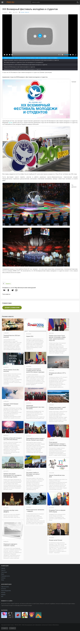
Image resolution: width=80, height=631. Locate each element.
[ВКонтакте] (4, 290)
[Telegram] (12, 290)
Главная (3, 568)
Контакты (3, 588)
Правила (3, 594)
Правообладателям (6, 590)
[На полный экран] (75, 54)
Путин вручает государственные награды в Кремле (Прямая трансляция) (57, 444)
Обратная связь (5, 586)
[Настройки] (73, 54)
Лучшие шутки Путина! (55, 540)
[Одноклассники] (8, 290)
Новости (27, 12)
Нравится (8, 283)
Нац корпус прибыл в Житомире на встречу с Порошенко (33, 474)
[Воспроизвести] (7, 54)
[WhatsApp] (16, 290)
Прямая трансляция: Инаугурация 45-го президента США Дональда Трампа (12, 475)
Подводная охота (5, 576)
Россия (22, 12)
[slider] (34, 54)
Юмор (2, 580)
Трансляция (4, 572)
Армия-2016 (29, 336)
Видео (2, 574)
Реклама (3, 592)
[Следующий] (10, 54)
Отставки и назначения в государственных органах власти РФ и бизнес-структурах (35, 370)
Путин (10, 122)
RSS (2, 596)
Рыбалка (3, 578)
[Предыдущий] (4, 54)
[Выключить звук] (62, 54)
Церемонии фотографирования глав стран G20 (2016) (35, 407)
